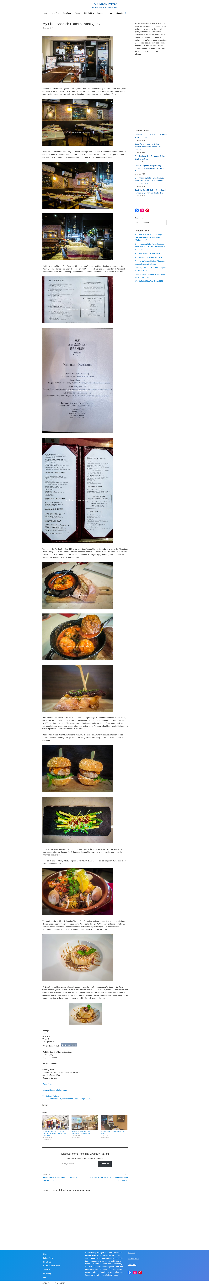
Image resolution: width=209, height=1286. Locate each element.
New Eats (47, 1262)
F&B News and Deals (51, 1266)
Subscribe (104, 1164)
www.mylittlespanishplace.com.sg (55, 1090)
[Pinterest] (147, 210)
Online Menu (47, 1084)
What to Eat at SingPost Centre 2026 (149, 281)
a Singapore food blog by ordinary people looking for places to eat (67, 1099)
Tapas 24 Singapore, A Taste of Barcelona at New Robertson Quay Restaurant (54, 1133)
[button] (71, 13)
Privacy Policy (133, 1259)
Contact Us (132, 1265)
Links (45, 1277)
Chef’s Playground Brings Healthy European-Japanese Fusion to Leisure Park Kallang (149, 168)
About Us (119, 13)
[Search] (125, 13)
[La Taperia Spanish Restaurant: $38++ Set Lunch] (114, 1122)
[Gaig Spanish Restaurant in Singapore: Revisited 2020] (85, 1122)
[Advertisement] (151, 92)
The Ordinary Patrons (50, 1096)
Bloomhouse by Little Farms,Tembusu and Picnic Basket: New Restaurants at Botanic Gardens (150, 180)
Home (45, 13)
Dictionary (100, 13)
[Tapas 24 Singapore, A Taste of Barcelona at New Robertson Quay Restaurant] (55, 1122)
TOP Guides (89, 13)
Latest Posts (55, 13)
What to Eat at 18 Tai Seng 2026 (147, 253)
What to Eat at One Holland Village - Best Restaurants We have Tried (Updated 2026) (149, 237)
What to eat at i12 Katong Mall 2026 (148, 257)
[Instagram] (142, 210)
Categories (139, 218)
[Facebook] (137, 210)
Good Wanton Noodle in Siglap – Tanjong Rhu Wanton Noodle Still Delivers (148, 146)
